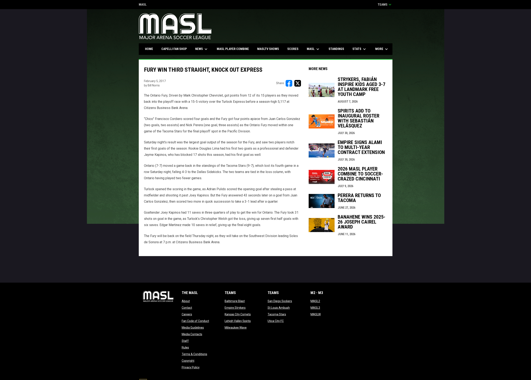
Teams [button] (385, 4)
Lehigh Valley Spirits (238, 321)
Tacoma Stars (277, 314)
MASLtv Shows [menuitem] (268, 49)
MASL (143, 5)
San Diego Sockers (280, 301)
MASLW (316, 314)
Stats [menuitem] (359, 49)
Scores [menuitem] (292, 49)
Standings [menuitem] (336, 49)
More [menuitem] (382, 49)
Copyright (188, 360)
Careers (187, 314)
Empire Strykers (235, 307)
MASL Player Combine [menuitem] (233, 49)
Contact (187, 307)
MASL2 (315, 301)
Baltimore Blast (235, 301)
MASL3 (315, 307)
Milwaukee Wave (236, 327)
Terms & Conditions (194, 354)
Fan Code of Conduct (195, 321)
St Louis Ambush (279, 307)
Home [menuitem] (149, 49)
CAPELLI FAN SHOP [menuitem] (175, 49)
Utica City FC (276, 321)
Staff (185, 340)
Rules (185, 347)
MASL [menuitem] (313, 49)
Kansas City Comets (238, 314)
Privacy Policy (191, 367)
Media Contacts (192, 334)
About (186, 301)
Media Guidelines (193, 327)
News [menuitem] (201, 49)
